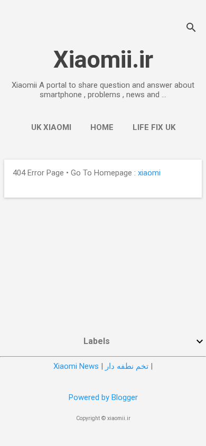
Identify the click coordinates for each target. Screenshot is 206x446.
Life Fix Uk (154, 127)
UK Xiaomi (51, 127)
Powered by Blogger (103, 397)
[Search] (191, 29)
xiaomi (149, 173)
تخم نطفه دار (126, 366)
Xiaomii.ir (103, 59)
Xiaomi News (76, 366)
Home (102, 127)
